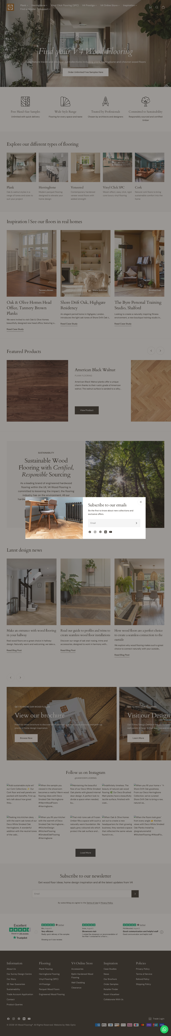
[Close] (141, 502)
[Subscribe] (136, 523)
